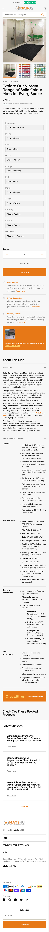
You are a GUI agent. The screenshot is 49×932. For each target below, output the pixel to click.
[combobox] (23, 15)
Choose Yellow (13, 203)
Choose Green (13, 160)
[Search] (41, 14)
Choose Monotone (15, 127)
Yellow (8, 199)
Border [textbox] (9, 220)
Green (8, 155)
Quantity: (6, 249)
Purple (8, 188)
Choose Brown (13, 138)
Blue (7, 144)
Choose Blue (12, 149)
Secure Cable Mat (12, 348)
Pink (7, 177)
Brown (8, 134)
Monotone (10, 123)
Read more (33, 113)
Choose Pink (12, 181)
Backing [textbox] (10, 209)
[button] (4, 8)
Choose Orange (14, 170)
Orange (8, 166)
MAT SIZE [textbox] (10, 231)
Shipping (6, 104)
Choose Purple (13, 192)
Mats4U (16, 858)
